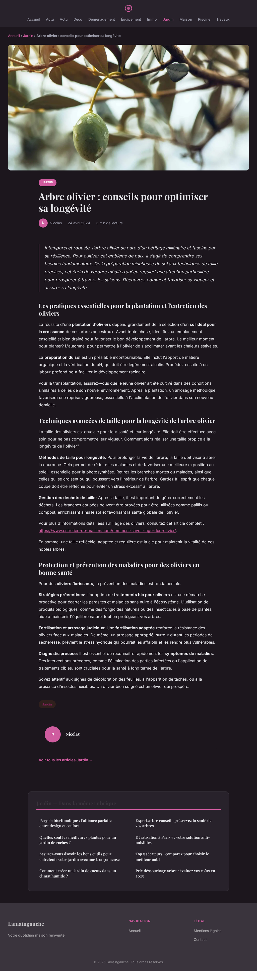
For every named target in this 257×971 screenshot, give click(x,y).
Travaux (223, 19)
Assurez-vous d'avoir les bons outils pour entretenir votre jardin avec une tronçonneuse (79, 856)
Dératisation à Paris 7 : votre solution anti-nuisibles (173, 840)
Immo (152, 19)
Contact (200, 939)
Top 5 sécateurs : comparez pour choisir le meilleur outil (172, 856)
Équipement (131, 19)
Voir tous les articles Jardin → (66, 760)
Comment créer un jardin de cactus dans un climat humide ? (77, 873)
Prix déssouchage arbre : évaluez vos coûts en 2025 (175, 873)
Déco (78, 19)
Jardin (168, 19)
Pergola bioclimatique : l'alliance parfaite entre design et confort (75, 823)
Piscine (204, 19)
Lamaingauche (26, 923)
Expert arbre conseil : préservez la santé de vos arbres (174, 823)
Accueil (33, 19)
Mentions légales (207, 931)
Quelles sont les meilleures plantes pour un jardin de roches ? (77, 840)
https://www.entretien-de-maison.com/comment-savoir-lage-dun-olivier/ (107, 530)
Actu (50, 19)
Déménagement (101, 19)
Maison (185, 19)
